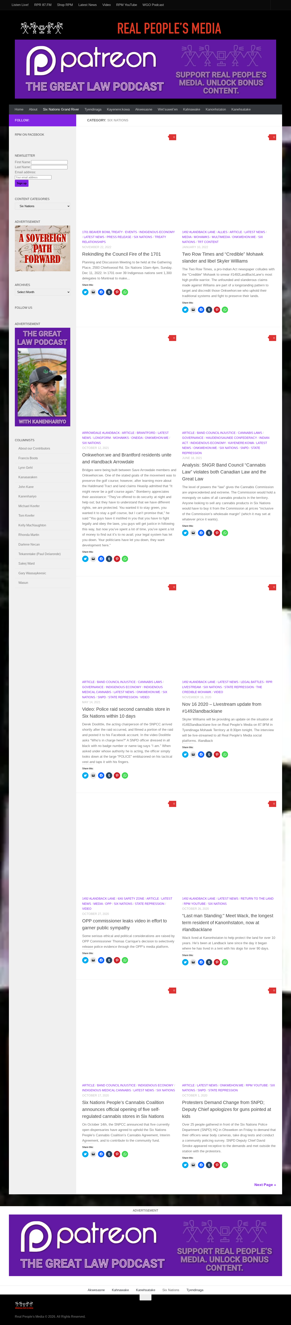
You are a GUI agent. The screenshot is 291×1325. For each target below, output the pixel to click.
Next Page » (265, 1185)
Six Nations (143, 237)
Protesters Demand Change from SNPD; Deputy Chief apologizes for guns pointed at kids (226, 1109)
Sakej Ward (26, 563)
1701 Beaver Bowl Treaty (102, 232)
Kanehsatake (241, 109)
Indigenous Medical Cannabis (106, 1090)
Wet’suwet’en (168, 109)
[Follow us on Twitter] (55, 120)
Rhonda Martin (28, 534)
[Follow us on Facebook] (36, 120)
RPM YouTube (126, 5)
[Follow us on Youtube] (61, 120)
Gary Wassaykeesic (32, 573)
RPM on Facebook (29, 134)
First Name (22, 162)
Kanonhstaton (216, 109)
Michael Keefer (29, 506)
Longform (102, 437)
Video (106, 5)
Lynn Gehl (25, 467)
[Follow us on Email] (42, 120)
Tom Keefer (26, 515)
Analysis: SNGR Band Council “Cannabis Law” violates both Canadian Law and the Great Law (224, 471)
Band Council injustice (216, 432)
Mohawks (201, 237)
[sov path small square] (42, 270)
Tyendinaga (93, 109)
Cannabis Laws (250, 432)
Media (186, 237)
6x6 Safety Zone (131, 898)
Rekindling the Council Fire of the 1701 (121, 254)
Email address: (25, 172)
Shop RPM (65, 5)
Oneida (137, 437)
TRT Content (208, 242)
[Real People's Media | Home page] (122, 28)
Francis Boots (28, 458)
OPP (108, 903)
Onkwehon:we (244, 237)
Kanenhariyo (27, 496)
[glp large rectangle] (145, 69)
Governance (193, 437)
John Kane (26, 487)
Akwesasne (143, 109)
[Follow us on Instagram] (68, 120)
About (33, 109)
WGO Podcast (153, 5)
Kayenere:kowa (118, 109)
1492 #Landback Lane (198, 232)
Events (131, 232)
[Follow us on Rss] (49, 120)
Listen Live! (20, 5)
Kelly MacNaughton (32, 525)
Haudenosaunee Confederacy (231, 437)
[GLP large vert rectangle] (42, 425)
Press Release (119, 237)
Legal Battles (252, 682)
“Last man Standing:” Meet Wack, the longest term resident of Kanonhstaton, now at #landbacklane (227, 922)
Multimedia (221, 237)
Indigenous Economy (157, 232)
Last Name (22, 167)
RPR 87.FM (42, 5)
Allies (222, 232)
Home (19, 109)
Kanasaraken (27, 477)
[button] (129, 179)
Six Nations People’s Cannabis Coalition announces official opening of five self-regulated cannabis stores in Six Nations (123, 1109)
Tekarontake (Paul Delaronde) (39, 554)
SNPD (244, 448)
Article (236, 232)
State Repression (123, 697)
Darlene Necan (29, 544)
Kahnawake (191, 109)
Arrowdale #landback (101, 432)
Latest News (87, 5)
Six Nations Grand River (61, 109)
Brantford (146, 432)
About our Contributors (34, 448)
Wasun (23, 582)
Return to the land (257, 898)
